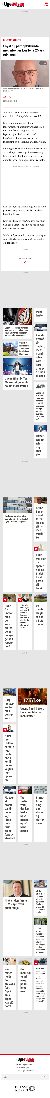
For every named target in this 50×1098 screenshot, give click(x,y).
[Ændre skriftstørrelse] (4, 96)
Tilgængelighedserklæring (25, 1071)
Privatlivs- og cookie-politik (25, 1065)
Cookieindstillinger (22, 1068)
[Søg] (45, 1077)
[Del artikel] (9, 96)
